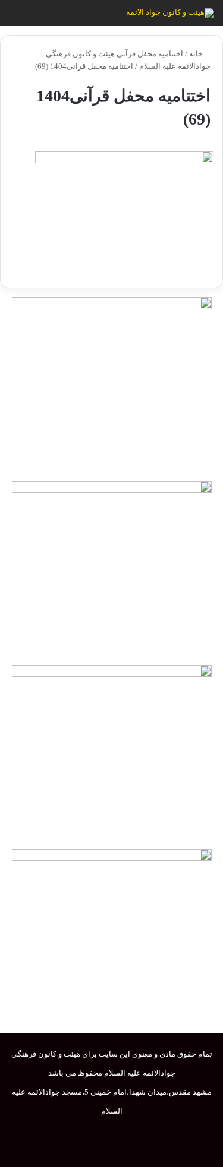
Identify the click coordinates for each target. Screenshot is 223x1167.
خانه (197, 53)
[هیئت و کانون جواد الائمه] (170, 13)
